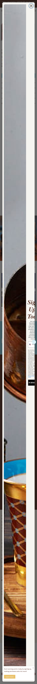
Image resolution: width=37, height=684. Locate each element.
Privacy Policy (31, 376)
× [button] (33, 668)
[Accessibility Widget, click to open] (34, 342)
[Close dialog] (31, 5)
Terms (29, 377)
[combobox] (29, 344)
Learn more (10, 677)
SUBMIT (32, 382)
